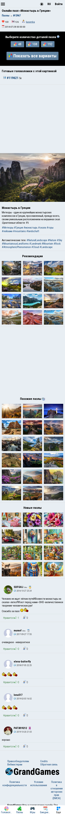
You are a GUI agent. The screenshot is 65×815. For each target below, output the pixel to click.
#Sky (59, 240)
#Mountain (47, 243)
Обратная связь (49, 764)
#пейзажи (7, 231)
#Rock (57, 243)
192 (49, 44)
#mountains (19, 231)
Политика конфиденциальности (15, 783)
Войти (58, 4)
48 (19, 44)
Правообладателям (18, 761)
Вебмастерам (14, 764)
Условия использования (38, 783)
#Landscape (46, 247)
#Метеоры (7, 227)
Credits (44, 761)
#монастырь (31, 227)
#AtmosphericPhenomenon (16, 247)
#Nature (52, 240)
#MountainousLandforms (15, 243)
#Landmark (35, 243)
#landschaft (32, 231)
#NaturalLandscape (37, 240)
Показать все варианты (35, 55)
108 (34, 44)
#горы (50, 227)
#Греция (18, 227)
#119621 (12, 78)
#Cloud (35, 247)
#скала (42, 227)
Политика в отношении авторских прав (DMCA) (57, 790)
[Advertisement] (32, 118)
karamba (30, 22)
